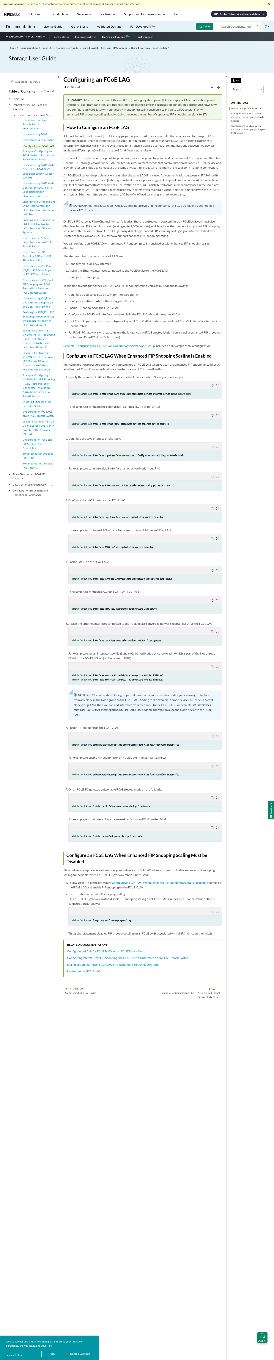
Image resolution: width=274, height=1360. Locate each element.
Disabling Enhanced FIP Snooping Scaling (37, 403)
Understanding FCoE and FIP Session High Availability (37, 444)
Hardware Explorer (114, 36)
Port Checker (145, 36)
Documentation (20, 26)
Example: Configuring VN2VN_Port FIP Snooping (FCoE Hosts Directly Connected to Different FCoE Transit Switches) (39, 361)
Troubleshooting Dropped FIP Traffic (38, 455)
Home (12, 47)
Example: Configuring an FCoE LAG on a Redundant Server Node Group (38, 155)
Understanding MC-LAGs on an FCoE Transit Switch (38, 413)
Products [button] (58, 14)
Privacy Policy (14, 1354)
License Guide (52, 26)
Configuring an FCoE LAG (38, 146)
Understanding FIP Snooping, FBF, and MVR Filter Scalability (37, 256)
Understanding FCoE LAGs (38, 139)
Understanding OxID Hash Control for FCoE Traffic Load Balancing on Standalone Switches (38, 189)
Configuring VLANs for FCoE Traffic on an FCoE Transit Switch (37, 242)
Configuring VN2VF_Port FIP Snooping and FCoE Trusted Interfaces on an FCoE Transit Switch (38, 286)
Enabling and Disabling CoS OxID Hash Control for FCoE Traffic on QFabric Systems (39, 226)
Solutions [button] (34, 14)
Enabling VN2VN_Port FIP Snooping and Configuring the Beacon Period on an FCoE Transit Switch (38, 318)
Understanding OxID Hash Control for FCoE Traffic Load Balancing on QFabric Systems (39, 171)
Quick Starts (79, 26)
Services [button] (82, 14)
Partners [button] (106, 14)
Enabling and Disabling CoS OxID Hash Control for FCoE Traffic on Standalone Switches (39, 208)
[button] (262, 1337)
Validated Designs (109, 26)
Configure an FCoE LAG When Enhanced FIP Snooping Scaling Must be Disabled (249, 129)
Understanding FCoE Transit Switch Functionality (35, 124)
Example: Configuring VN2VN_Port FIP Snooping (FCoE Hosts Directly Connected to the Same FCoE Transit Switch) (39, 339)
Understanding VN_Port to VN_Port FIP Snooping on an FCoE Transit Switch (38, 302)
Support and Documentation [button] (143, 14)
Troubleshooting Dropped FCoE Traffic (38, 465)
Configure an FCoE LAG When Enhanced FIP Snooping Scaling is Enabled (247, 117)
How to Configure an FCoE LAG (246, 108)
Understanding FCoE (35, 134)
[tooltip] (236, 80)
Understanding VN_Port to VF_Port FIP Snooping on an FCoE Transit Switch (38, 270)
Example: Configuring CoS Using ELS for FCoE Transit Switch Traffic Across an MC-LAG (38, 428)
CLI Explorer (61, 36)
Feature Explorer (85, 36)
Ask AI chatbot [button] (42, 3)
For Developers (143, 26)
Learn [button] (177, 14)
